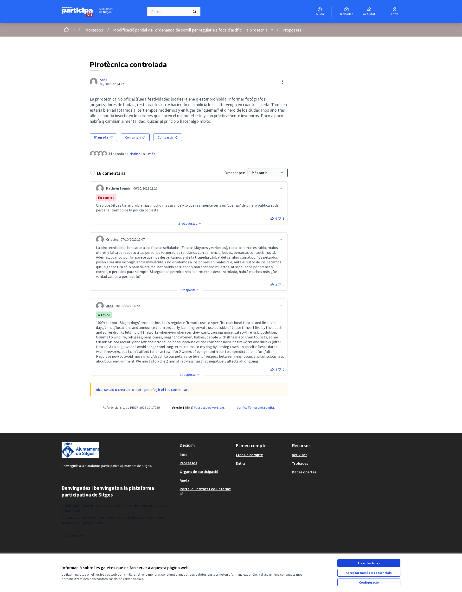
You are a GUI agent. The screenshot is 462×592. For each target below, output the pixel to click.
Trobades (300, 463)
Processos (93, 30)
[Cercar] (194, 11)
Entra (240, 463)
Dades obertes (304, 472)
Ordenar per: (235, 172)
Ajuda (184, 480)
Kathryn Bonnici (118, 188)
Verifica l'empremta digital (256, 407)
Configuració (369, 582)
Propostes (291, 30)
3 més (150, 153)
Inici (183, 454)
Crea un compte (249, 454)
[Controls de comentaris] (280, 188)
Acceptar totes (369, 563)
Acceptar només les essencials (369, 573)
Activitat (299, 454)
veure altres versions (209, 407)
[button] (190, 223)
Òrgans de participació (199, 471)
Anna (104, 79)
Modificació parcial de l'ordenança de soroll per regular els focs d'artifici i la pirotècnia (190, 30)
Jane (110, 306)
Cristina (134, 153)
